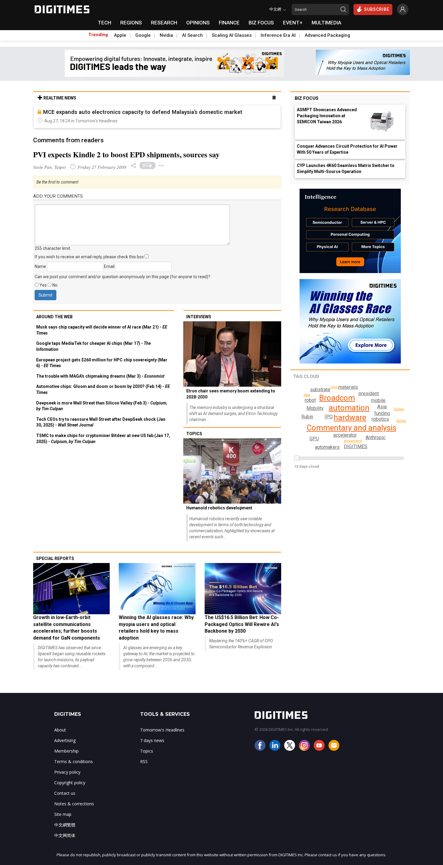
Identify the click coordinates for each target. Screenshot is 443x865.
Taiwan (398, 409)
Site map (62, 814)
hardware (350, 417)
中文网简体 (64, 835)
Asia (382, 407)
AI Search (192, 35)
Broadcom (337, 397)
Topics (194, 433)
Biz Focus (307, 98)
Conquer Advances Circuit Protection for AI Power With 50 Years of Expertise (347, 149)
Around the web (54, 316)
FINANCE (229, 23)
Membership (66, 751)
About (60, 730)
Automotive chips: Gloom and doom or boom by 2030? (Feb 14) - (103, 389)
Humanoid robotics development (219, 507)
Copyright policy (69, 782)
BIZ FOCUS (261, 23)
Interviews (198, 316)
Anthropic (375, 437)
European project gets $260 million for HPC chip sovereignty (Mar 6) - (101, 362)
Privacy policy (67, 772)
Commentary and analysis (351, 427)
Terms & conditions (73, 761)
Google (143, 35)
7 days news (152, 740)
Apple (120, 35)
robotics (380, 419)
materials (348, 387)
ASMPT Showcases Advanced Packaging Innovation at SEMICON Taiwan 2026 (327, 115)
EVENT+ (293, 23)
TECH (104, 23)
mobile (378, 400)
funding (382, 413)
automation (349, 407)
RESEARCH (164, 23)
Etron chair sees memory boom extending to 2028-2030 (230, 393)
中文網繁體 (64, 825)
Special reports (55, 558)
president (369, 393)
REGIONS (131, 23)
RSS (144, 761)
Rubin (307, 417)
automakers (327, 447)
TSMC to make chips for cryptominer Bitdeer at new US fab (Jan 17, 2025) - (103, 438)
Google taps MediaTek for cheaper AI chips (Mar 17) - (93, 346)
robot (310, 400)
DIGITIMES (355, 446)
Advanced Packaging (327, 35)
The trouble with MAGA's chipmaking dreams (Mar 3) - (100, 376)
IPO (329, 417)
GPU (314, 439)
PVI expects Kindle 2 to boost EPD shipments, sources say (126, 154)
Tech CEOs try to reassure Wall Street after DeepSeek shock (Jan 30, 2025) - (100, 422)
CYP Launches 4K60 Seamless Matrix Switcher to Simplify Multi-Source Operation (345, 168)
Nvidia (166, 35)
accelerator (345, 435)
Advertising (65, 740)
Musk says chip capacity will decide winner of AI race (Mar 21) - (101, 330)
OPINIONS (198, 23)
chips (334, 387)
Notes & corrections (74, 804)
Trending (98, 34)
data (306, 395)
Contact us (64, 793)
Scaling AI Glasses (232, 35)
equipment (353, 441)
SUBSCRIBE (376, 9)
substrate (320, 389)
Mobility (315, 408)
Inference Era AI (278, 35)
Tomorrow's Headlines (162, 730)
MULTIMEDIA (326, 23)
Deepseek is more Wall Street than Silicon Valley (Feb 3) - (101, 406)
